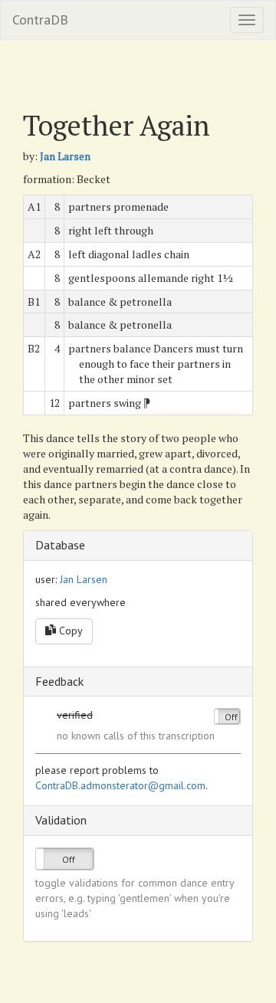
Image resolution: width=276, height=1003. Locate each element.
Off (231, 717)
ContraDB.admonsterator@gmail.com (120, 785)
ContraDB (40, 19)
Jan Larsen (65, 156)
